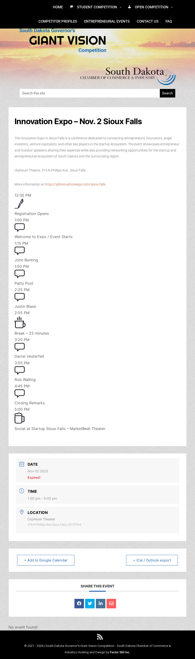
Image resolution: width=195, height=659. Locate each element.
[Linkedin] (100, 603)
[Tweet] (90, 603)
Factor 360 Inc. (120, 652)
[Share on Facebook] (79, 603)
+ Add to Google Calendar (46, 560)
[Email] (111, 603)
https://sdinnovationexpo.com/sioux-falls (75, 184)
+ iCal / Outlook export (152, 560)
